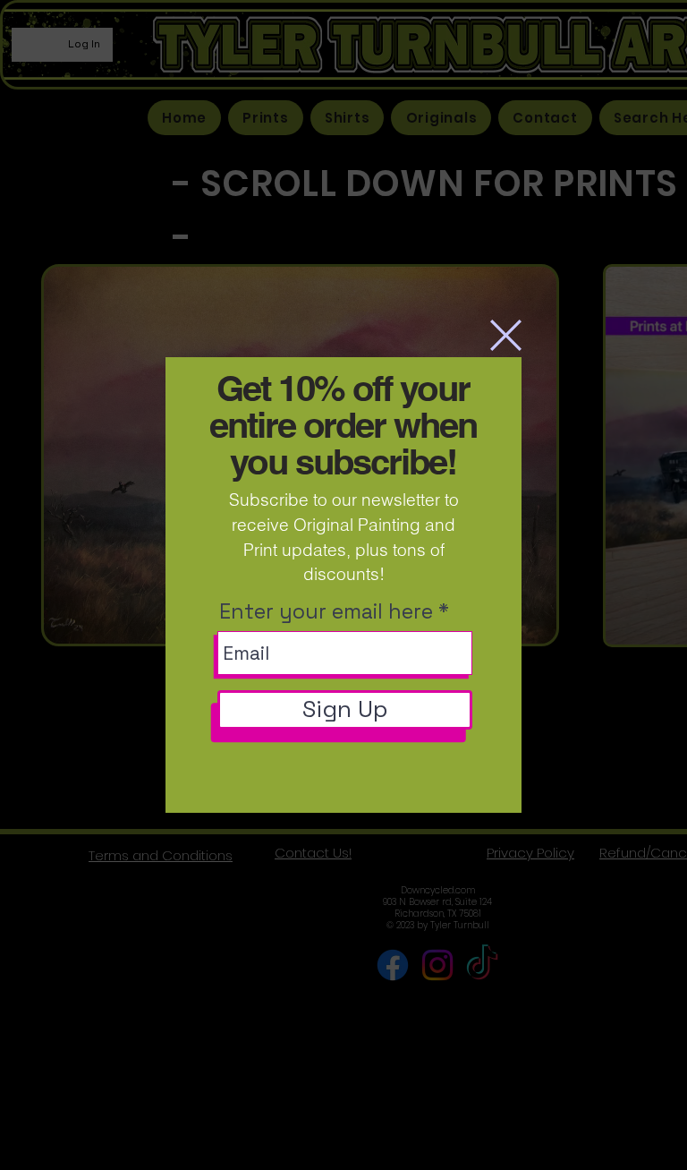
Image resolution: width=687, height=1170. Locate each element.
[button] (506, 335)
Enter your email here (326, 612)
